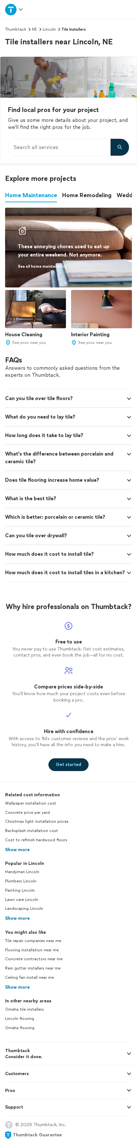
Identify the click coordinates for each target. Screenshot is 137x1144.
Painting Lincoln (20, 890)
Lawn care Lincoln (21, 899)
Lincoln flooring (19, 1018)
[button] (68, 398)
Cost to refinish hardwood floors (36, 840)
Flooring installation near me (32, 950)
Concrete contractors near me (33, 959)
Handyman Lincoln (22, 872)
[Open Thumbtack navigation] (14, 9)
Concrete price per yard (27, 812)
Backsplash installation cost (31, 830)
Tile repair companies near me (33, 941)
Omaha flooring (19, 1028)
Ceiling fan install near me (29, 977)
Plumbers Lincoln (20, 881)
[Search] (120, 147)
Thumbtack (15, 29)
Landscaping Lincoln (24, 908)
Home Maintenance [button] (31, 195)
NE (34, 29)
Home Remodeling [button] (87, 195)
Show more (17, 849)
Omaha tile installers (24, 1009)
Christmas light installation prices (36, 821)
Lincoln (49, 29)
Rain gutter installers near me (33, 968)
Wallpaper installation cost (30, 803)
